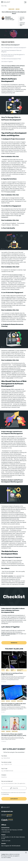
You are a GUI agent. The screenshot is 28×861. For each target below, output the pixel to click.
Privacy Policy (6, 794)
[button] (14, 788)
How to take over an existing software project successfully (12, 674)
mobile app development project (12, 123)
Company (3, 775)
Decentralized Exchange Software (10, 517)
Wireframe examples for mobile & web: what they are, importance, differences (13, 704)
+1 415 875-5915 (5, 832)
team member (9, 377)
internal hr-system (21, 365)
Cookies (3, 854)
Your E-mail (4, 768)
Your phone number (6, 762)
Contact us (14, 642)
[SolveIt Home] (14, 808)
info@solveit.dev (7, 811)
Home (2, 5)
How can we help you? (7, 781)
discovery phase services (8, 633)
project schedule (11, 191)
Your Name (4, 756)
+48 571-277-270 (5, 840)
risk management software (14, 400)
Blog (5, 5)
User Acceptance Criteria (16, 274)
